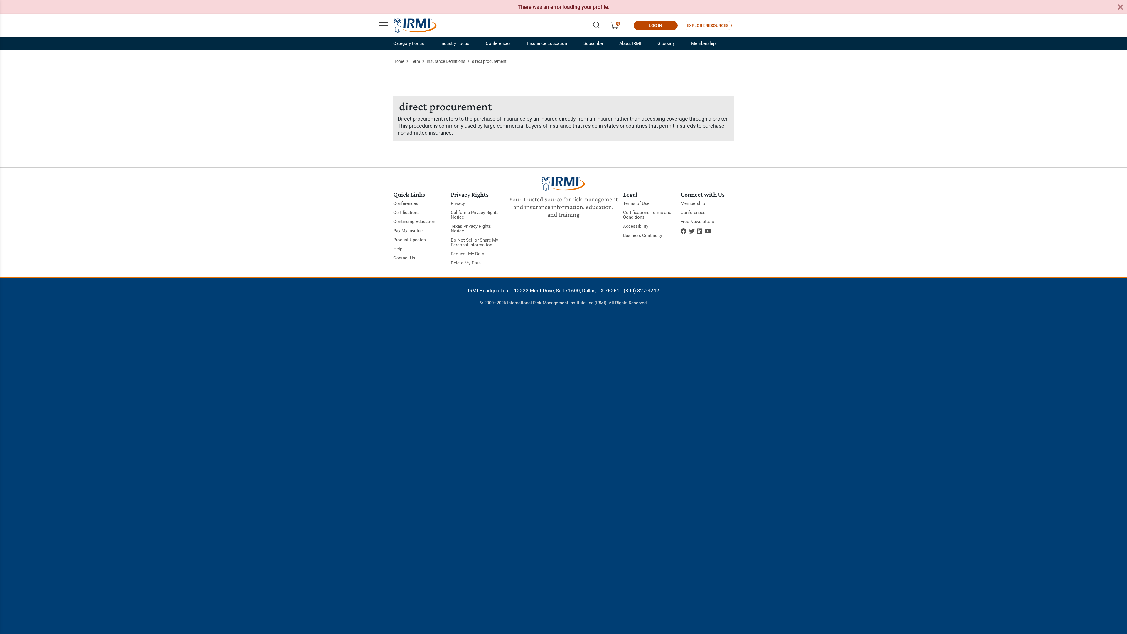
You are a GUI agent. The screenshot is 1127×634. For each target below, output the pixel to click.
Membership (703, 43)
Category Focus (408, 43)
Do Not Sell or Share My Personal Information (474, 242)
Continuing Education (414, 221)
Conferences (498, 43)
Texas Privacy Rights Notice (471, 229)
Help (397, 249)
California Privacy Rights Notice (475, 215)
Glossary (666, 43)
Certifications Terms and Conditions (647, 215)
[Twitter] (692, 231)
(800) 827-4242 (641, 291)
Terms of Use (636, 203)
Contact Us (404, 258)
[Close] (1120, 7)
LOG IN (655, 25)
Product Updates (409, 239)
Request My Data (467, 254)
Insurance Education (547, 43)
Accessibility (635, 226)
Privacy (458, 203)
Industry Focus (455, 43)
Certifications (406, 212)
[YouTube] (708, 231)
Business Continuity (642, 235)
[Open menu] (384, 25)
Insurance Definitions (446, 61)
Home (398, 61)
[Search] (597, 25)
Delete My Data (466, 263)
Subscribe (593, 43)
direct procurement (489, 61)
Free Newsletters (697, 221)
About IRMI (630, 43)
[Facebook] (683, 231)
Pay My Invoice (408, 230)
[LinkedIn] (699, 231)
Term (415, 61)
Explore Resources (707, 25)
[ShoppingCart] (616, 25)
